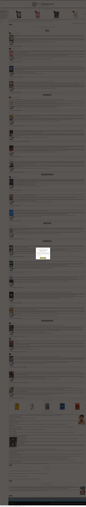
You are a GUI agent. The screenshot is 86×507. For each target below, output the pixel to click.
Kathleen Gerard (62, 119)
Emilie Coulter (60, 362)
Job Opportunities (78, 503)
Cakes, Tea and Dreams (64, 150)
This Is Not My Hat (49, 414)
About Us (52, 503)
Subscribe (74, 503)
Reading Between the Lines (70, 119)
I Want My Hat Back (43, 414)
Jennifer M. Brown (75, 23)
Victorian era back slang (25, 476)
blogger (57, 393)
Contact (55, 503)
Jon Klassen (10, 414)
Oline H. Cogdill (47, 267)
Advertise (58, 503)
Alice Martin (65, 297)
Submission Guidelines (62, 503)
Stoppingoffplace (11, 451)
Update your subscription (54, 500)
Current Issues (67, 503)
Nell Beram (71, 232)
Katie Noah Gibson (56, 150)
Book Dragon (18, 57)
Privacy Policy (83, 503)
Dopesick (65, 276)
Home (50, 503)
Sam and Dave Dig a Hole (12, 415)
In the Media (71, 503)
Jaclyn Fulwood (27, 184)
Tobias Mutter (45, 490)
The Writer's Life (12, 21)
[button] (85, 14)
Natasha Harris (23, 347)
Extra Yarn (17, 415)
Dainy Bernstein (16, 72)
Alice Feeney (79, 261)
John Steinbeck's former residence (28, 473)
